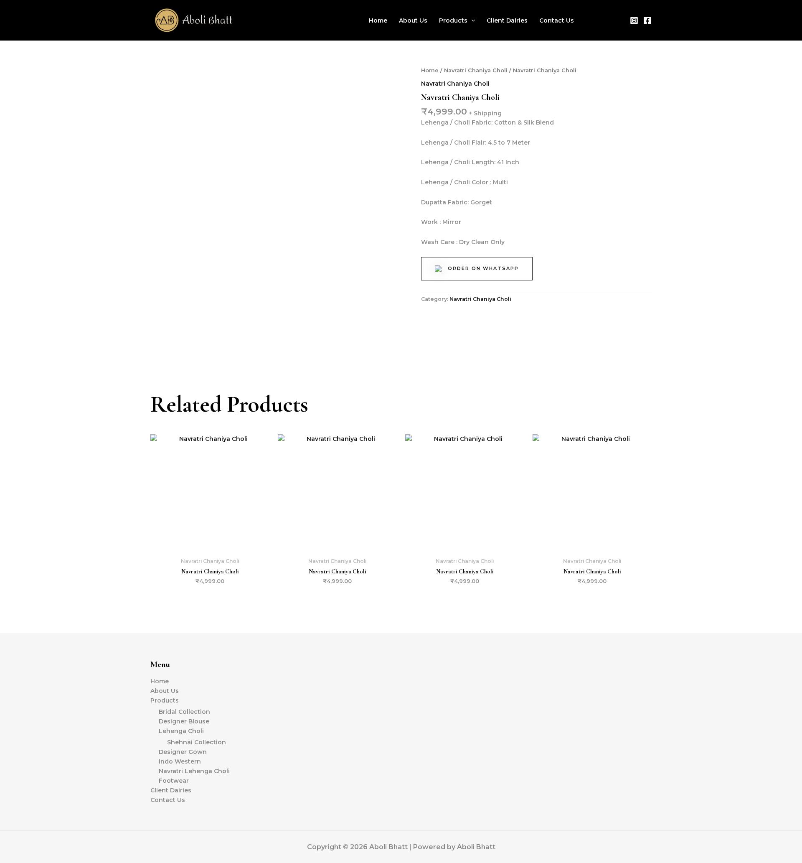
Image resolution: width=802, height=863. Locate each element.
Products (453, 20)
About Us (413, 20)
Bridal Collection (184, 711)
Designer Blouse (184, 721)
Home (378, 20)
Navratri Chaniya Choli (476, 70)
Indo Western (180, 761)
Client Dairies (507, 20)
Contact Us (556, 20)
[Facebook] (647, 20)
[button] (471, 20)
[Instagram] (634, 20)
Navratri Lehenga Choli (194, 771)
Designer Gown (183, 752)
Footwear (174, 780)
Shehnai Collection (196, 742)
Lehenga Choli (181, 731)
